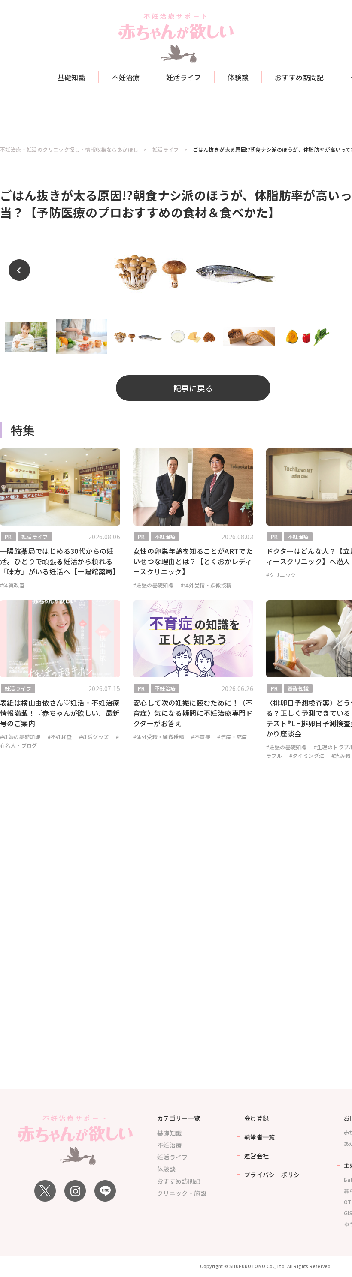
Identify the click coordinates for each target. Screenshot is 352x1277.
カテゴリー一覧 (178, 1118)
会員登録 (256, 1118)
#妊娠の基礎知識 (153, 585)
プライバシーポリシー (275, 1175)
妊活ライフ (183, 77)
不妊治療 (126, 77)
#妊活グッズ (94, 736)
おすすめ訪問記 (299, 77)
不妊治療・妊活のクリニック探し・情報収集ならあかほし (69, 149)
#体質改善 (12, 585)
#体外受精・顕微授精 (206, 585)
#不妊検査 (60, 736)
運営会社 (256, 1156)
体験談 (238, 77)
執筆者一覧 (259, 1137)
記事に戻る (193, 388)
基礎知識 (72, 77)
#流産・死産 (232, 736)
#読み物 (341, 755)
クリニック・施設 (181, 1193)
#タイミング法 (307, 755)
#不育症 (200, 736)
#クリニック (281, 574)
